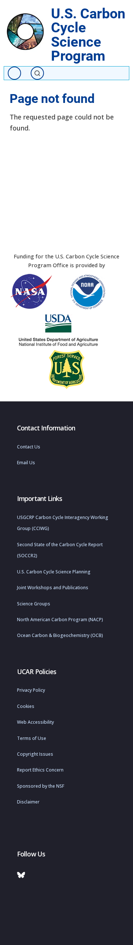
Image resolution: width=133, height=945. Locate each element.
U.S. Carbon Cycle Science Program (88, 34)
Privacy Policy (31, 690)
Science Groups (33, 604)
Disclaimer (28, 802)
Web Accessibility (35, 722)
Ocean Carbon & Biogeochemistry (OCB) (60, 635)
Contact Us (28, 447)
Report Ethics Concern (40, 770)
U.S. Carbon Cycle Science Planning (54, 572)
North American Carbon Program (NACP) (60, 619)
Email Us (26, 462)
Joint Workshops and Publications (52, 587)
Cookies (25, 706)
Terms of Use (31, 738)
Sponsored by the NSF (40, 786)
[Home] (25, 32)
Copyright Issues (35, 754)
